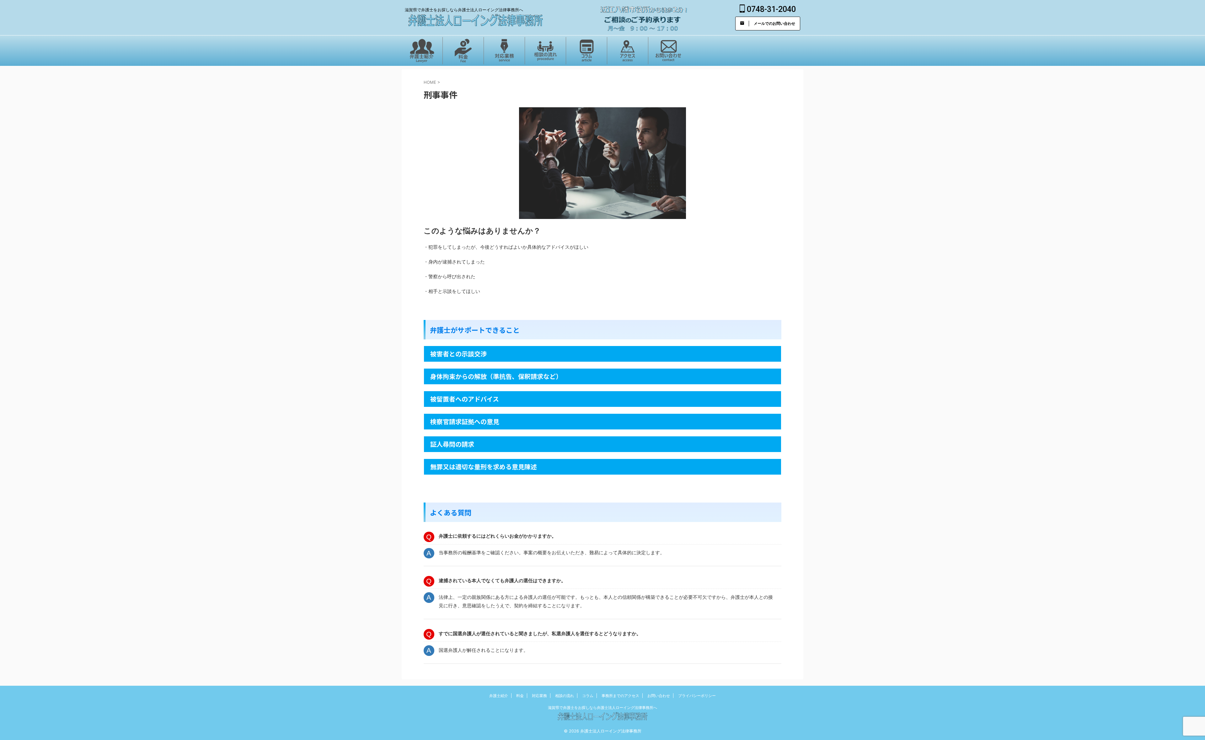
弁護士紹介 (498, 695)
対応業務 (539, 695)
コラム (587, 695)
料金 (520, 695)
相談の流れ (564, 695)
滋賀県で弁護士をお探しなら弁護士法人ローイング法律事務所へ (602, 707)
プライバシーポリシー (697, 695)
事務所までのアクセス (620, 695)
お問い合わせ (658, 695)
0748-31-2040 (770, 9)
